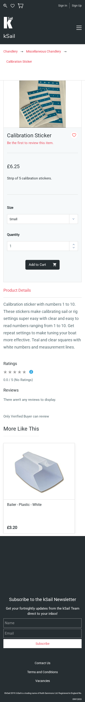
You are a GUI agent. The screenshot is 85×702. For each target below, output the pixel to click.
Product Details (17, 290)
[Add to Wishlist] (74, 135)
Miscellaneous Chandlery (43, 51)
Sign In (62, 5)
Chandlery (10, 51)
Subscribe (42, 643)
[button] (42, 663)
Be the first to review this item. (30, 143)
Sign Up (77, 5)
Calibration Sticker (19, 61)
